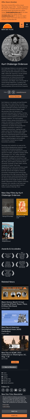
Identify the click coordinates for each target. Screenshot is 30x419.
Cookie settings (6, 406)
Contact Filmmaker (15, 96)
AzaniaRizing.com (21, 92)
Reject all (14, 411)
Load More (15, 362)
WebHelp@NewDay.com (13, 12)
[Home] (7, 27)
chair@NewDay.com (7, 16)
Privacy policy (6, 404)
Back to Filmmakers (10, 367)
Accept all (14, 415)
